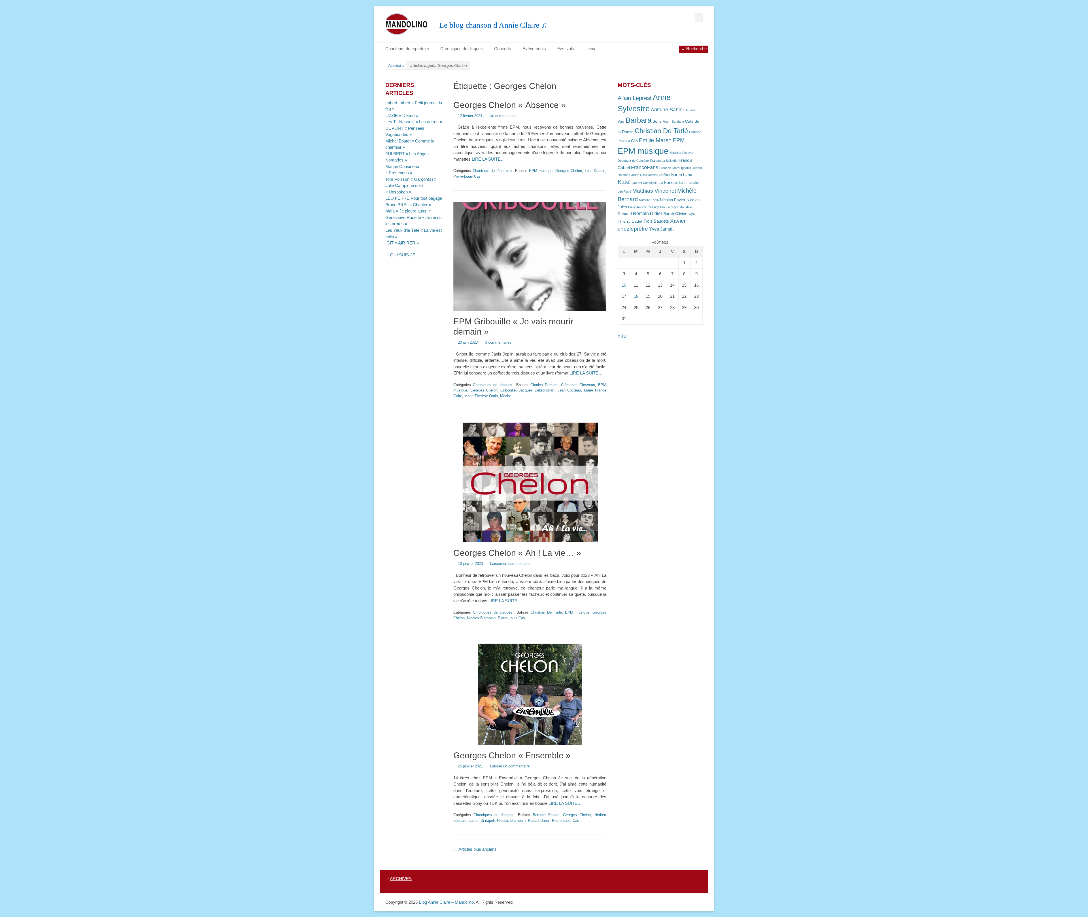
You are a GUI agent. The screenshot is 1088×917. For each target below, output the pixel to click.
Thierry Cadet (630, 221)
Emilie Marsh (655, 140)
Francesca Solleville (663, 160)
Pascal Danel (539, 820)
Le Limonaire (689, 183)
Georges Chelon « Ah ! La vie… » (517, 553)
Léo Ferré (624, 191)
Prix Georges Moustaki (676, 207)
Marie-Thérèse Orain (481, 396)
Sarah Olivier (675, 214)
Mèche (505, 396)
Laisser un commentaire (510, 563)
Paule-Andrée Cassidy (643, 207)
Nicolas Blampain (511, 820)
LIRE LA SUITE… (488, 159)
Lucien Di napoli (482, 820)
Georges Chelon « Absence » (509, 105)
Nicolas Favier (672, 200)
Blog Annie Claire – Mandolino (446, 902)
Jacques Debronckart (536, 390)
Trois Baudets (656, 221)
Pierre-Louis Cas (467, 176)
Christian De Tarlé (546, 612)
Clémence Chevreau (578, 385)
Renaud (625, 214)
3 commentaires (498, 342)
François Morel (669, 168)
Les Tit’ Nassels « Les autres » (413, 121)
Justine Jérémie (659, 174)
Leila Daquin (595, 171)
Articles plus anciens (475, 849)
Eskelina (675, 152)
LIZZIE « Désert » (401, 115)
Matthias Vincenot (654, 191)
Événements (534, 48)
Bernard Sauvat (546, 815)
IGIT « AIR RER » (402, 243)
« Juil (622, 336)
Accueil (396, 65)
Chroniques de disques (461, 48)
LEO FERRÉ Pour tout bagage (413, 198)
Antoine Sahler (667, 109)
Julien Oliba (639, 174)
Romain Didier (647, 213)
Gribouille (508, 390)
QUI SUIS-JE (402, 254)
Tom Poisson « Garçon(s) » (410, 179)
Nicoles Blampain (481, 618)
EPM (679, 140)
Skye (691, 214)
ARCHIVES (401, 878)
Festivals (565, 48)
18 (636, 296)
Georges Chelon (568, 171)
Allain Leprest (635, 98)
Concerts (502, 48)
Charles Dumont (544, 385)
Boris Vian (662, 121)
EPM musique (541, 171)
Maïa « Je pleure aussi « (408, 210)
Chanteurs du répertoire (407, 48)
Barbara (638, 120)
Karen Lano (681, 175)
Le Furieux (668, 182)
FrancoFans (644, 167)
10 (624, 285)
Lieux (590, 48)
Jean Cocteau (569, 390)
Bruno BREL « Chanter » (408, 204)
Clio (634, 141)
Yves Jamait (661, 229)
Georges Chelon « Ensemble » (512, 755)
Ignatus (686, 168)
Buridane (678, 121)
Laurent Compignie (644, 182)
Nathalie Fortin (649, 200)
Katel (624, 181)
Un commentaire (503, 116)
